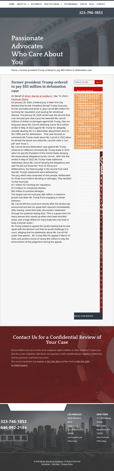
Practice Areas (51, 4)
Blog (91, 4)
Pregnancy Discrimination (85, 183)
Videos (83, 4)
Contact (101, 4)
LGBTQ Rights (85, 175)
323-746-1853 (91, 12)
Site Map (55, 464)
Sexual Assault (85, 197)
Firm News (83, 163)
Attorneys (36, 4)
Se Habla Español (19, 365)
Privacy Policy (67, 464)
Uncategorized (85, 207)
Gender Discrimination (88, 166)
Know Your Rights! (86, 172)
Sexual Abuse (84, 194)
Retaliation (83, 190)
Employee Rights (19, 99)
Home (12, 4)
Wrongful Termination (88, 210)
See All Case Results (83, 316)
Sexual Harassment (87, 200)
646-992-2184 (82, 361)
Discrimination (85, 156)
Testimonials (70, 4)
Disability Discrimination (89, 151)
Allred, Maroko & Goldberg (38, 96)
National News (85, 178)
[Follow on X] (17, 438)
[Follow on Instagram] (24, 438)
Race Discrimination (87, 187)
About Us (21, 4)
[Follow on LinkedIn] (10, 438)
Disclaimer (45, 464)
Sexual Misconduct (87, 204)
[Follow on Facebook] (4, 438)
